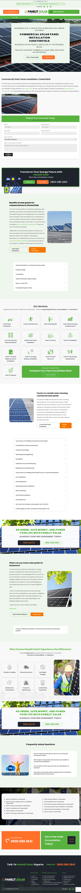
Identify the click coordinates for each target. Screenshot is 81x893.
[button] (13, 17)
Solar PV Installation (35, 250)
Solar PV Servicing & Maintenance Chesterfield (19, 813)
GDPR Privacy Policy (69, 877)
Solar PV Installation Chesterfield (15, 799)
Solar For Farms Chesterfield (52, 811)
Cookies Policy (67, 879)
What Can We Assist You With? (13, 143)
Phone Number (45, 130)
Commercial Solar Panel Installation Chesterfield (58, 806)
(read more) (33, 4)
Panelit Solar (64, 425)
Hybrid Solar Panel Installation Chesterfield (56, 809)
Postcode (7, 130)
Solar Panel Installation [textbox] (11, 139)
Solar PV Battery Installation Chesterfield (18, 806)
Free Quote (42, 182)
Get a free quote (32, 57)
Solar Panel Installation (15, 250)
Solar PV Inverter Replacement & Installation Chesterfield (19, 802)
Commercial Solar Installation (45, 425)
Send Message (8, 154)
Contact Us (48, 57)
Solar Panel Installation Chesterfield (54, 799)
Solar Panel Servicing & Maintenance (49, 880)
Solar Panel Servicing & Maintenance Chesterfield (58, 804)
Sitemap (34, 882)
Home (33, 876)
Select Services (8, 137)
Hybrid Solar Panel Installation (51, 884)
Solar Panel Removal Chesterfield (54, 802)
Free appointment (11, 12)
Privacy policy (35, 884)
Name (6, 124)
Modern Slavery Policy (69, 876)
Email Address (45, 124)
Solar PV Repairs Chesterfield (14, 811)
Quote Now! (71, 840)
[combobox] (40, 139)
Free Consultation (50, 375)
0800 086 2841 (58, 12)
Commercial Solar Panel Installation (53, 882)
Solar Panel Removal (49, 877)
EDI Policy (66, 882)
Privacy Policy (67, 881)
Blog (33, 881)
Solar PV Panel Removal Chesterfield (16, 808)
